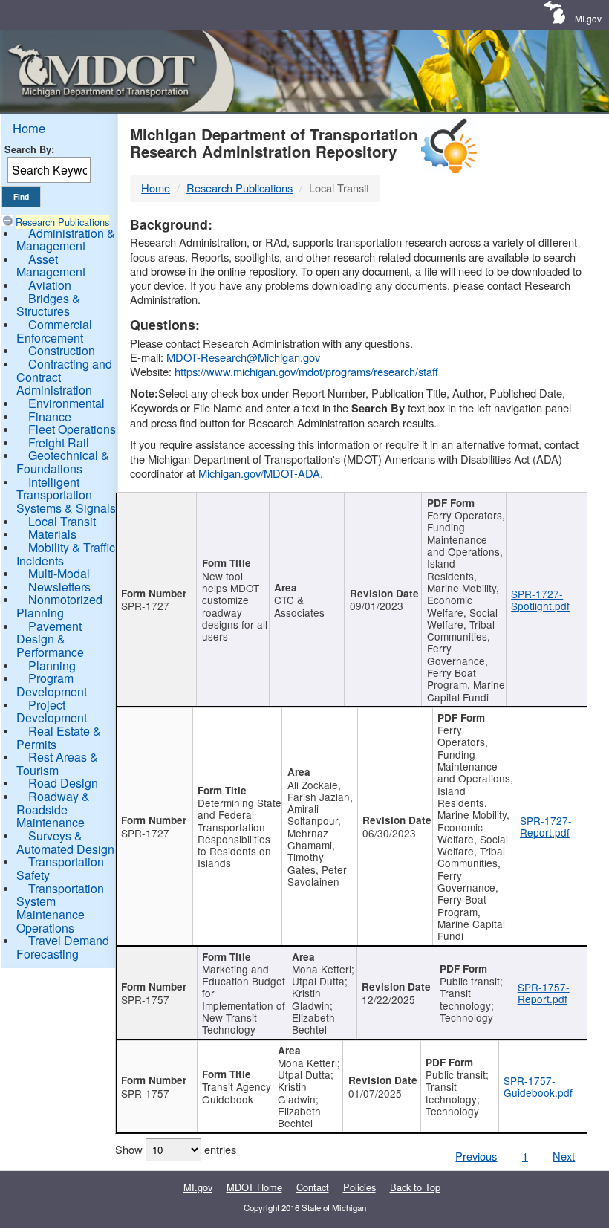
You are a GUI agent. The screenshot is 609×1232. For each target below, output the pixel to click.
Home (29, 128)
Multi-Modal (59, 573)
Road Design (63, 782)
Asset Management (50, 265)
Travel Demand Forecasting (62, 947)
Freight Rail (58, 442)
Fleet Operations (72, 429)
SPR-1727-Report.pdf (546, 826)
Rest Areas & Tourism (57, 763)
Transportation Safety (60, 868)
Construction (61, 350)
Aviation (49, 285)
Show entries (175, 1149)
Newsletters (59, 586)
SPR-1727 (145, 605)
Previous (476, 1156)
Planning (52, 665)
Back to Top (415, 1187)
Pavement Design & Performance (50, 639)
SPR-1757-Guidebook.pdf (538, 1086)
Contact (312, 1187)
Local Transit (62, 521)
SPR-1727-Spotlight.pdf (540, 599)
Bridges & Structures (48, 305)
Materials (52, 533)
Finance (49, 416)
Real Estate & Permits (58, 737)
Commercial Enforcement (54, 331)
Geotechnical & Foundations (62, 462)
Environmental (66, 403)
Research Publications (62, 222)
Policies (359, 1187)
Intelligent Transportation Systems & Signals (66, 494)
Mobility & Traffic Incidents (65, 554)
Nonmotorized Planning (59, 606)
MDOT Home (254, 1187)
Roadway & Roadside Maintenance (53, 809)
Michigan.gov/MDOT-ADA (259, 473)
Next (564, 1156)
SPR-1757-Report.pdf (544, 992)
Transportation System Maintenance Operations (60, 908)
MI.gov (588, 18)
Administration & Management (65, 239)
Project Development (51, 711)
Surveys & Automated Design (65, 842)
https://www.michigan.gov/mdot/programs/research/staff (306, 371)
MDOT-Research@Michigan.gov (243, 357)
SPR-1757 (145, 999)
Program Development (51, 685)
